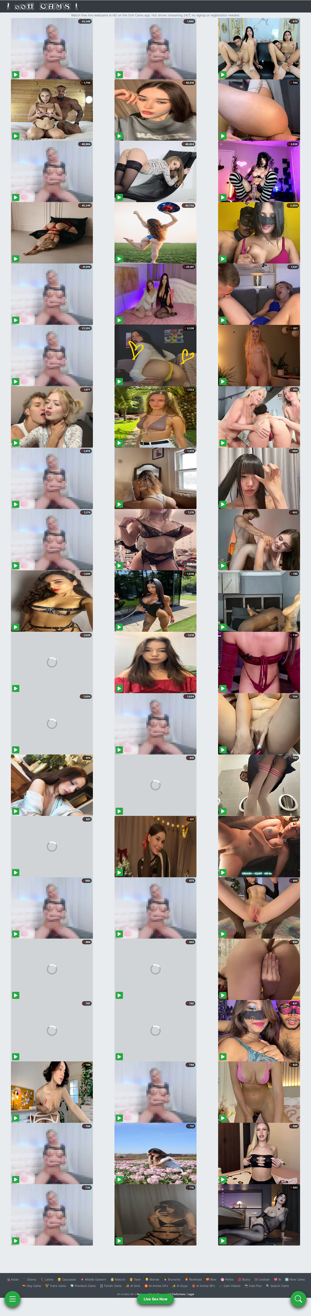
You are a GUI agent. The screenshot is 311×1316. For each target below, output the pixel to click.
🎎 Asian (12, 1279)
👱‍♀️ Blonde (152, 1279)
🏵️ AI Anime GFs (156, 1286)
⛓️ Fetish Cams (111, 1286)
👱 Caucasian (66, 1279)
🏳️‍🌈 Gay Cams (31, 1286)
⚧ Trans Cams (55, 1286)
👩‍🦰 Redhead (193, 1279)
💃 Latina (46, 1279)
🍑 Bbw (211, 1279)
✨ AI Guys (180, 1286)
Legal (191, 1294)
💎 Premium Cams (83, 1286)
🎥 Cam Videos (229, 1286)
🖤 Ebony (29, 1279)
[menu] (12, 1299)
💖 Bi (277, 1279)
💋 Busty (244, 1279)
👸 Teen (135, 1279)
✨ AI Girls (133, 1286)
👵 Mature (117, 1279)
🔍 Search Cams (277, 1286)
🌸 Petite (227, 1279)
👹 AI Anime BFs (203, 1286)
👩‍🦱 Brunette (172, 1279)
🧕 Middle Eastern (93, 1279)
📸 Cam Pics (253, 1286)
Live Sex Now (156, 1299)
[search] (298, 1299)
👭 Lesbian (262, 1279)
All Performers (176, 1294)
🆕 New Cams (295, 1279)
